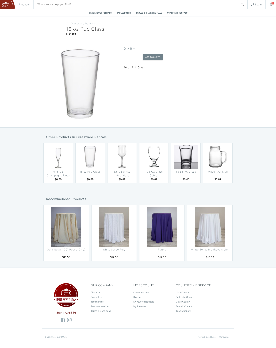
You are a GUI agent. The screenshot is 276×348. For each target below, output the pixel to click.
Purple (162, 249)
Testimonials (97, 301)
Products (24, 4)
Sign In (137, 297)
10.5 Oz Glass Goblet (154, 173)
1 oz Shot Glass (186, 171)
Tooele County (183, 311)
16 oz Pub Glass (90, 171)
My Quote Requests (143, 301)
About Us (95, 292)
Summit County (184, 306)
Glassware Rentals (83, 23)
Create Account (141, 292)
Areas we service (99, 306)
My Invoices (139, 306)
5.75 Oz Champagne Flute (58, 173)
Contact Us (96, 297)
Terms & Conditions (101, 311)
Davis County (183, 301)
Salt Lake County (185, 297)
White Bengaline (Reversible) (210, 249)
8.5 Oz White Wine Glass (122, 173)
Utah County (182, 292)
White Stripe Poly (114, 249)
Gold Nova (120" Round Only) (66, 249)
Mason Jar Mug (218, 171)
